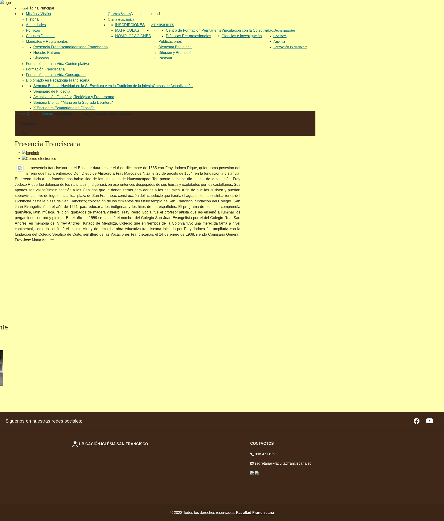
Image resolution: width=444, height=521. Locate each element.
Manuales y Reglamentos (47, 41)
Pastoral (165, 58)
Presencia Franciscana (52, 47)
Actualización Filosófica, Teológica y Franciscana (73, 97)
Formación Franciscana (45, 69)
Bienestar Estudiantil (175, 47)
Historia (32, 19)
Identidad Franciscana (89, 47)
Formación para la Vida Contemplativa (57, 64)
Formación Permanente (290, 47)
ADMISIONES (162, 25)
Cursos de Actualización (173, 86)
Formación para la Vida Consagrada (56, 75)
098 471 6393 (266, 454)
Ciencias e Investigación (242, 36)
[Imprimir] (30, 153)
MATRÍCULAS (127, 30)
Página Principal (40, 8)
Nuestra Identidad (145, 14)
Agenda (279, 41)
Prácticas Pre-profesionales (188, 36)
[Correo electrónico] (39, 158)
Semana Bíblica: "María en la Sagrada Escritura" (73, 102)
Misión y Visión (38, 14)
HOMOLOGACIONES (133, 36)
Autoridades (36, 25)
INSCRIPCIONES (130, 25)
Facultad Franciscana (255, 513)
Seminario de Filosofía (51, 91)
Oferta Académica (121, 19)
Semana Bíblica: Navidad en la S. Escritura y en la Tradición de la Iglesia (93, 86)
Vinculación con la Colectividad (247, 30)
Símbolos (41, 58)
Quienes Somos (119, 14)
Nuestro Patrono (46, 53)
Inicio (22, 8)
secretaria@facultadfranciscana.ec (283, 463)
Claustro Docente (40, 36)
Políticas (33, 30)
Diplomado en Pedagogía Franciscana (57, 80)
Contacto (280, 36)
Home (20, 114)
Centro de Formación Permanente (194, 30)
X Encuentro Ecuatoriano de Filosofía (64, 108)
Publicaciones (170, 41)
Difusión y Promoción (176, 53)
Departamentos (284, 30)
